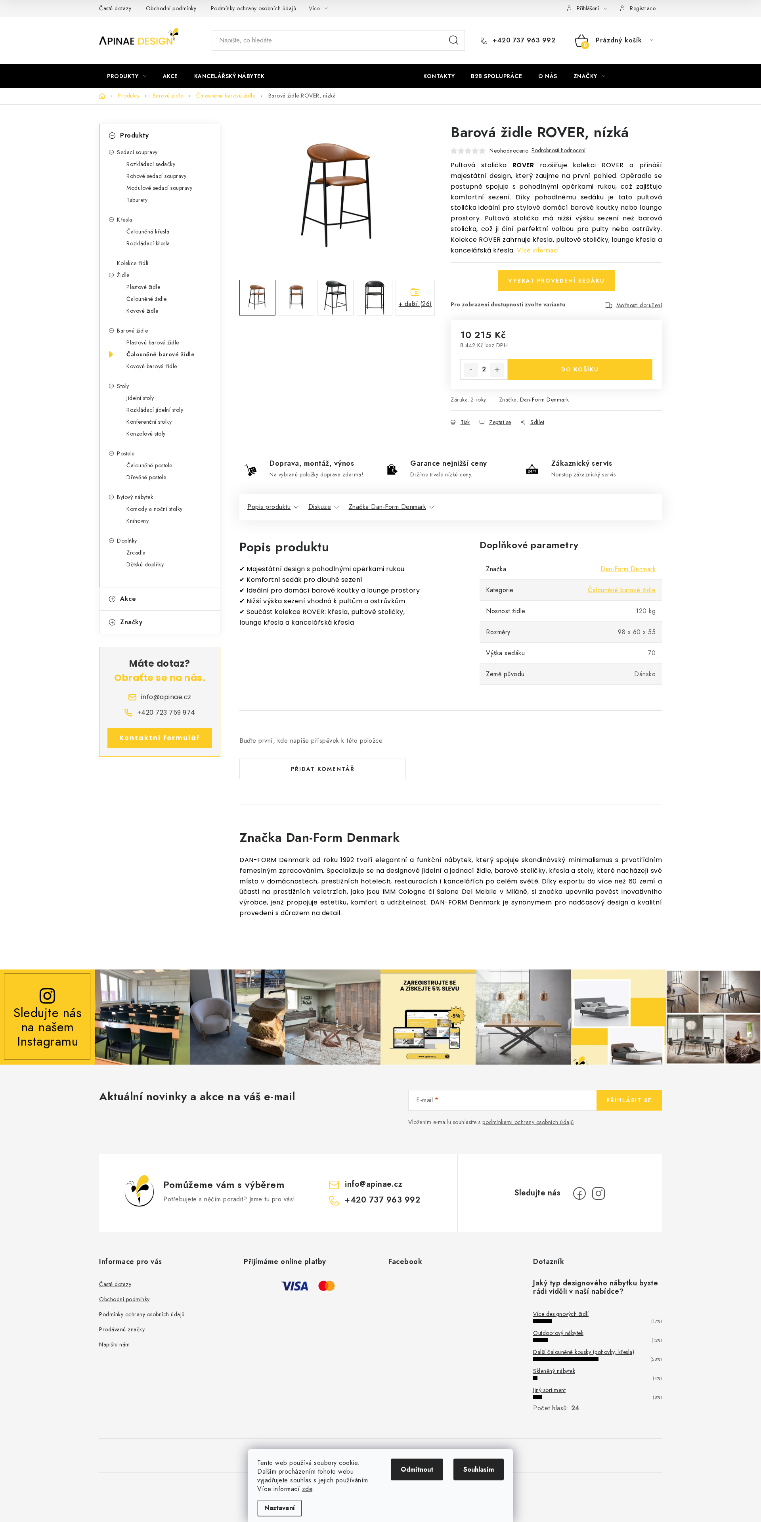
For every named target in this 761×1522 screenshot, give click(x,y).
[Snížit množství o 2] (471, 370)
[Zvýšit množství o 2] (497, 370)
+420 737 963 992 (523, 40)
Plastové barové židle (152, 342)
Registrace (643, 8)
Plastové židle (143, 287)
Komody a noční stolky (154, 509)
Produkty (134, 135)
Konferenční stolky (149, 422)
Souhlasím (478, 1469)
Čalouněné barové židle (160, 354)
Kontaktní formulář (160, 737)
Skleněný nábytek (554, 1371)
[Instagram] (598, 1193)
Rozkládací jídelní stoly (154, 410)
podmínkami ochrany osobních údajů (528, 1122)
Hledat (454, 40)
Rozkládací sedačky (150, 164)
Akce (128, 598)
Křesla (124, 220)
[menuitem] (127, 76)
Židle (123, 275)
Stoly (123, 386)
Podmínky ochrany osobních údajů (253, 8)
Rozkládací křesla (148, 243)
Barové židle (132, 331)
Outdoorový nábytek (558, 1333)
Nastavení (279, 1507)
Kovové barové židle (151, 366)
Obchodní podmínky (171, 8)
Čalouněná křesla (147, 231)
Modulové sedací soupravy (159, 188)
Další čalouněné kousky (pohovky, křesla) (583, 1352)
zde (307, 1488)
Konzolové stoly (146, 434)
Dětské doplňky (145, 564)
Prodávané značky (122, 1329)
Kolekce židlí (133, 263)
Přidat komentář (323, 769)
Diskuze (319, 506)
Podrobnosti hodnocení (558, 150)
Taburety (136, 200)
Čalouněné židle (146, 299)
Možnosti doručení (639, 305)
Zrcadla (136, 552)
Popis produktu (269, 506)
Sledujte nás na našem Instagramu (47, 1026)
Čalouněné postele (149, 465)
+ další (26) (415, 303)
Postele (126, 453)
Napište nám (114, 1344)
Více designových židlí (561, 1314)
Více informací (538, 250)
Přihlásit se (629, 1100)
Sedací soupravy (137, 152)
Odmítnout (417, 1469)
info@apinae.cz (373, 1184)
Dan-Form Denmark (544, 399)
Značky (131, 622)
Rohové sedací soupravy (156, 176)
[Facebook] (579, 1193)
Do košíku (580, 369)
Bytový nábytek (135, 497)
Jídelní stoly (140, 398)
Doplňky (127, 541)
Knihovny (137, 521)
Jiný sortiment (549, 1390)
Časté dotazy (115, 8)
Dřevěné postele (146, 477)
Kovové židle (142, 311)
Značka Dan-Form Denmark (387, 506)
